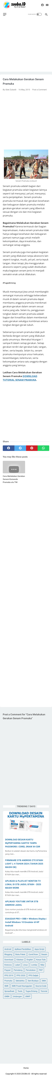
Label (17, 965)
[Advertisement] (26, 46)
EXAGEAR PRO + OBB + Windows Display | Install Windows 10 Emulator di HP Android (26, 922)
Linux (25, 965)
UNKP (27, 996)
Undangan (17, 996)
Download (8, 959)
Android (7, 949)
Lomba (34, 965)
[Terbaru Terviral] (14, 5)
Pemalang (18, 970)
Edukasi (20, 959)
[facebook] (42, 5)
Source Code (40, 986)
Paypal (7, 970)
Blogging (8, 954)
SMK (6, 986)
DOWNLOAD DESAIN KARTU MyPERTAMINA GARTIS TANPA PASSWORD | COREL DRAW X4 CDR (22, 843)
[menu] (4, 14)
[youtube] (47, 5)
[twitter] (20, 448)
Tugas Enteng (31, 991)
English (30, 959)
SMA (44, 981)
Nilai (42, 965)
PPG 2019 (8, 975)
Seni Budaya (33, 981)
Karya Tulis (41, 959)
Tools (20, 991)
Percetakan (31, 970)
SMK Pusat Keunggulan (22, 986)
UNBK (7, 996)
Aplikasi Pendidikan (23, 949)
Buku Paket (20, 954)
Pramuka (8, 981)
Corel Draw (33, 954)
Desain (44, 954)
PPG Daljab (33, 975)
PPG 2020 (21, 975)
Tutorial (44, 991)
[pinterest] (32, 448)
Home (26, 1068)
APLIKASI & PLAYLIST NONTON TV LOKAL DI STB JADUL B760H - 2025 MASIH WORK (23, 884)
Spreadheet (9, 991)
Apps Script (39, 949)
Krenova (8, 965)
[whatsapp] (43, 448)
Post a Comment (39, 90)
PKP (41, 970)
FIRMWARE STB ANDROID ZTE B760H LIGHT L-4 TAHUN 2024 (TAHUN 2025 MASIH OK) (24, 863)
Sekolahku (20, 981)
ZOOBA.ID (25, 1074)
